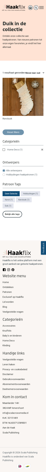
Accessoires (9, 325)
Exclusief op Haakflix (13, 297)
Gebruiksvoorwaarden (14, 379)
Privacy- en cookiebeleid (15, 369)
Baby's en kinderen (12, 335)
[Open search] (36, 7)
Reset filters (13, 132)
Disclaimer (8, 374)
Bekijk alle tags (12, 214)
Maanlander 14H (11, 403)
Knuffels (7, 330)
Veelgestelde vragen (13, 311)
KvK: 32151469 (10, 418)
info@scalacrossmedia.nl (15, 413)
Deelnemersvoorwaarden (15, 389)
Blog (5, 306)
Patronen (7, 292)
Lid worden (8, 302)
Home (6, 282)
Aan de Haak (9, 427)
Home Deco (9, 340)
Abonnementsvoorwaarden (16, 384)
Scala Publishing (11, 432)
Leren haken (9, 364)
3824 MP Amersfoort (13, 408)
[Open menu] (41, 8)
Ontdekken (8, 287)
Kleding (6, 345)
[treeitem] (23, 149)
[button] (23, 149)
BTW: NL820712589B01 (15, 422)
